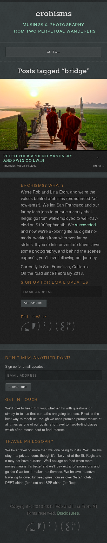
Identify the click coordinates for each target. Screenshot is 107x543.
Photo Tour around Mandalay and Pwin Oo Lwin (37, 158)
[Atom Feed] (71, 326)
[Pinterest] (60, 326)
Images (98, 166)
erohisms (54, 14)
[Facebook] (36, 326)
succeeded (85, 224)
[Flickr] (48, 326)
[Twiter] (25, 326)
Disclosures (68, 513)
